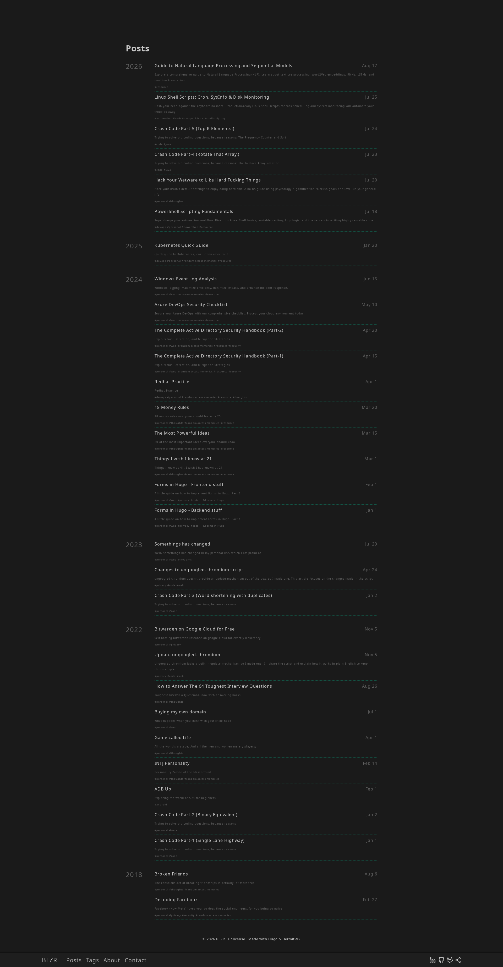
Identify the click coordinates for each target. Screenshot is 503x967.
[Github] (441, 960)
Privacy (184, 500)
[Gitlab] (450, 960)
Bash (177, 118)
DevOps (189, 118)
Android (161, 804)
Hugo (273, 939)
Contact (136, 960)
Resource (162, 87)
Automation (164, 118)
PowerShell (191, 227)
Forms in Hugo (215, 500)
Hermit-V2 (291, 939)
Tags (92, 960)
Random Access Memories (200, 261)
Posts (74, 960)
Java (168, 144)
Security (235, 346)
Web (174, 346)
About (112, 960)
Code (159, 144)
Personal (162, 201)
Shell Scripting (215, 118)
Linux (200, 118)
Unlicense (236, 939)
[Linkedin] (433, 960)
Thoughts (177, 201)
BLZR (49, 960)
